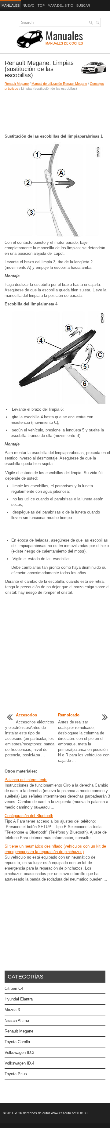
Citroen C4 (14, 988)
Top (41, 5)
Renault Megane (17, 83)
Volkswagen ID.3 (19, 1052)
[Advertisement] (55, 112)
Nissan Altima (17, 1020)
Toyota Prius (16, 1074)
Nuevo (29, 5)
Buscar (83, 5)
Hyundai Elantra (19, 999)
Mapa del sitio (60, 5)
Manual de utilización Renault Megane (59, 83)
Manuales (11, 5)
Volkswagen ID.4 (19, 1063)
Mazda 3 (12, 1009)
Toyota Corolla (17, 1042)
